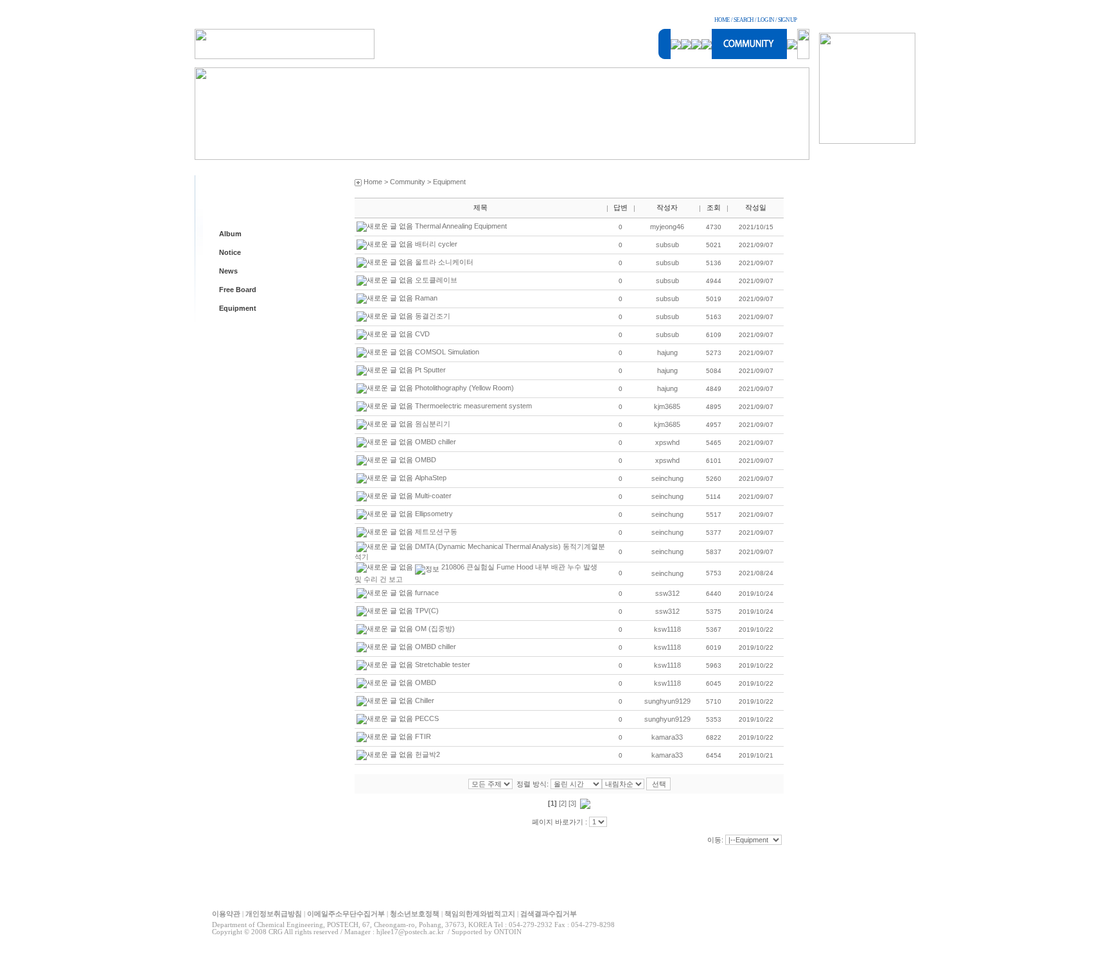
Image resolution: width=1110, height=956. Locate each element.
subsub (667, 244)
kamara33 (667, 737)
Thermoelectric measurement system (473, 406)
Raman (426, 298)
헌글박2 (427, 754)
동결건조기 (432, 316)
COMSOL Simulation (447, 352)
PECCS (427, 718)
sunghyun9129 (667, 701)
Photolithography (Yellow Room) (464, 388)
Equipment (237, 308)
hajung (667, 352)
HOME (722, 20)
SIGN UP (787, 20)
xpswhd (667, 442)
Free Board (237, 289)
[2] (563, 803)
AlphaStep (430, 478)
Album (230, 234)
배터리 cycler (436, 244)
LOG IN (765, 20)
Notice (230, 252)
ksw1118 (667, 629)
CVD (422, 334)
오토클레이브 (436, 280)
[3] (572, 803)
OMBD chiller (435, 442)
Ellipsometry (434, 513)
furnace (427, 592)
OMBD (425, 460)
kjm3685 (667, 406)
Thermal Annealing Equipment (461, 226)
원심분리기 (432, 424)
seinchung (667, 478)
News (228, 271)
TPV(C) (427, 610)
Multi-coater (433, 496)
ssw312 (667, 593)
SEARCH (743, 20)
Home (373, 182)
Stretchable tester (442, 664)
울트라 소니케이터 (444, 262)
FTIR (423, 736)
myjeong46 (667, 226)
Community (407, 182)
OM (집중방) (435, 628)
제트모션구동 (436, 531)
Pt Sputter (430, 370)
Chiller (424, 700)
